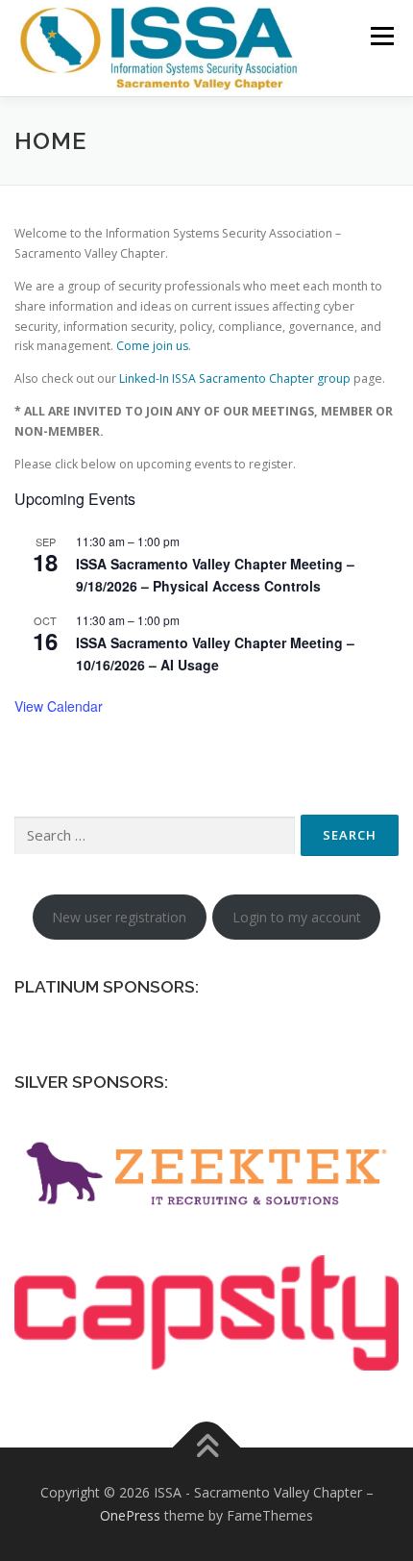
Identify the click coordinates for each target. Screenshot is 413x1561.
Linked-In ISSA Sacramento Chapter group (235, 378)
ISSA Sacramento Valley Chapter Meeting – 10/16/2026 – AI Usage (215, 653)
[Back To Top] (207, 1448)
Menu (381, 36)
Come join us (152, 346)
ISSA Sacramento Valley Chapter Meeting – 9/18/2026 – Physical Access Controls (215, 574)
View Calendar (58, 706)
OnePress (130, 1515)
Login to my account (296, 917)
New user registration (119, 917)
